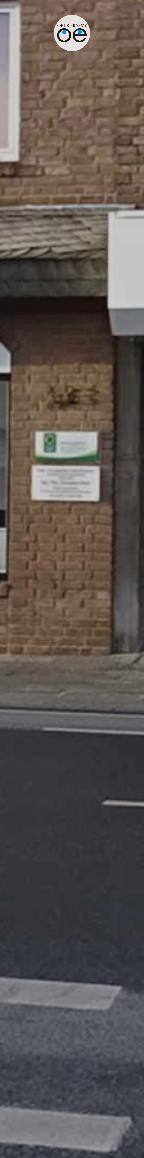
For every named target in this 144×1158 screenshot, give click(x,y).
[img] (72, 579)
